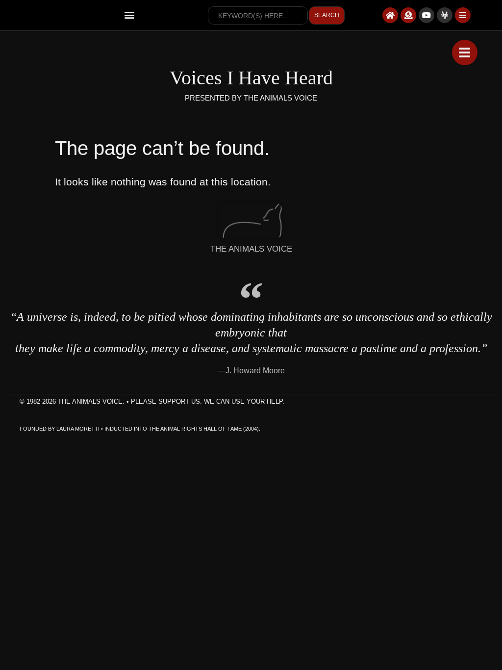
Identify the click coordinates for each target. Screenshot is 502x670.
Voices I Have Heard (251, 78)
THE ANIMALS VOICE (280, 98)
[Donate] (408, 15)
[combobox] (258, 15)
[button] (130, 15)
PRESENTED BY (214, 98)
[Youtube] (426, 15)
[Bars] (463, 15)
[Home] (390, 15)
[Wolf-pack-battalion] (444, 15)
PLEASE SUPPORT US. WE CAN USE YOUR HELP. (207, 401)
